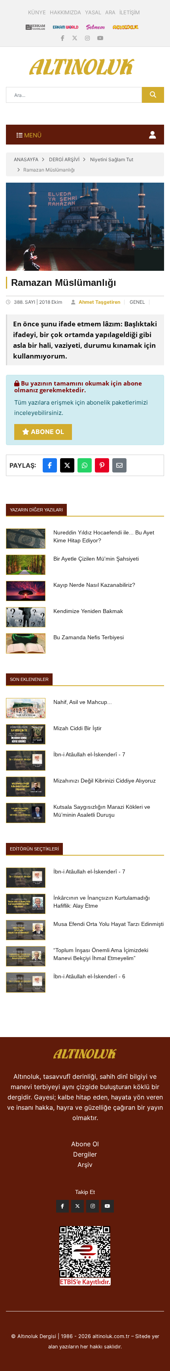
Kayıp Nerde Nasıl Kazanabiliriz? (94, 585)
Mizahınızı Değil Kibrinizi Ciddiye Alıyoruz (104, 780)
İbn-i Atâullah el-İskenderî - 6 (89, 976)
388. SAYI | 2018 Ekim (38, 302)
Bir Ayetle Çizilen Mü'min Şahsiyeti (96, 558)
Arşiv (85, 1165)
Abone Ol (46, 432)
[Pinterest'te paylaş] (102, 465)
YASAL (93, 12)
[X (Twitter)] (75, 38)
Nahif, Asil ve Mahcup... (82, 702)
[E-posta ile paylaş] (119, 465)
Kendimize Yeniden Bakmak (88, 611)
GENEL (137, 302)
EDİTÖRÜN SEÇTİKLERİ (34, 849)
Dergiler (85, 1154)
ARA (110, 12)
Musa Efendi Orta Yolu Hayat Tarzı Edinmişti (108, 924)
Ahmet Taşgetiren (99, 302)
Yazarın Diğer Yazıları (36, 509)
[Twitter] (77, 1208)
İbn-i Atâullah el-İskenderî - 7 (89, 754)
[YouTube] (100, 38)
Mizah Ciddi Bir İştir (77, 728)
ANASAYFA (26, 159)
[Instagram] (88, 38)
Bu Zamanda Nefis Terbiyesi (88, 637)
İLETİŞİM (129, 12)
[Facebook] (63, 38)
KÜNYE (37, 12)
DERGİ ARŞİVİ (64, 159)
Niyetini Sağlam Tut (111, 159)
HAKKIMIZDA (65, 12)
